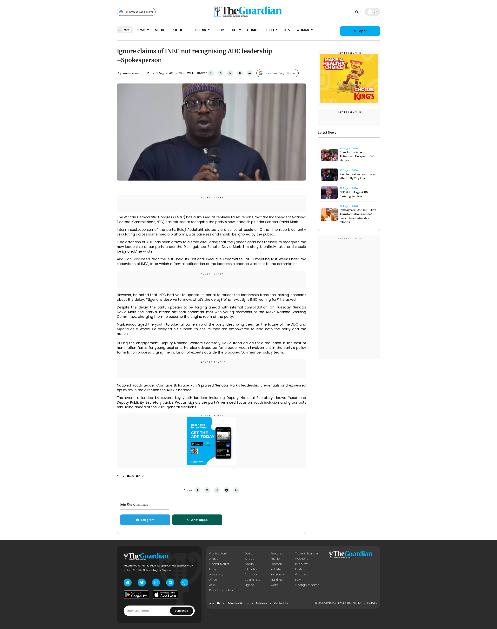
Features (277, 553)
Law (298, 580)
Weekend (301, 559)
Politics (178, 30)
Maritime (277, 580)
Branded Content (221, 590)
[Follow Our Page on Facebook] (128, 582)
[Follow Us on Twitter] (142, 582)
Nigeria (249, 585)
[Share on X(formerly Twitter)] (220, 73)
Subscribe (181, 611)
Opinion (253, 30)
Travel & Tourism (306, 553)
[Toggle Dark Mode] (372, 12)
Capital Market (219, 564)
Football (276, 564)
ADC (131, 476)
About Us (214, 603)
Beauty (249, 564)
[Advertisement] (349, 298)
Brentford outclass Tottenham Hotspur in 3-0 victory (357, 156)
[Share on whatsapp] (230, 73)
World (275, 585)
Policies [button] (260, 603)
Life (235, 30)
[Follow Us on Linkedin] (170, 582)
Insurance (278, 574)
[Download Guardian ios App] (165, 594)
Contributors (218, 553)
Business (199, 30)
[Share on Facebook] (211, 73)
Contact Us (281, 603)
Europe (249, 559)
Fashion (276, 559)
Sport (221, 30)
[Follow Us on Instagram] (156, 582)
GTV (287, 30)
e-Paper (360, 31)
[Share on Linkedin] (249, 73)
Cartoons (251, 574)
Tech (270, 30)
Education (251, 569)
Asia (212, 585)
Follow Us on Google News (139, 11)
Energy (214, 569)
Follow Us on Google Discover (280, 73)
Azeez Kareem (132, 73)
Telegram (147, 520)
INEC (141, 476)
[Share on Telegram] (240, 73)
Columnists (252, 580)
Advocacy (216, 574)
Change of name (307, 585)
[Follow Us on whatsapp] (184, 582)
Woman (303, 30)
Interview (301, 564)
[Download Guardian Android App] (136, 594)
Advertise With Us (238, 603)
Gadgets (301, 574)
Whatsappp (199, 520)
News (141, 30)
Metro (160, 30)
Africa (213, 580)
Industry (276, 569)
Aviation (214, 559)
